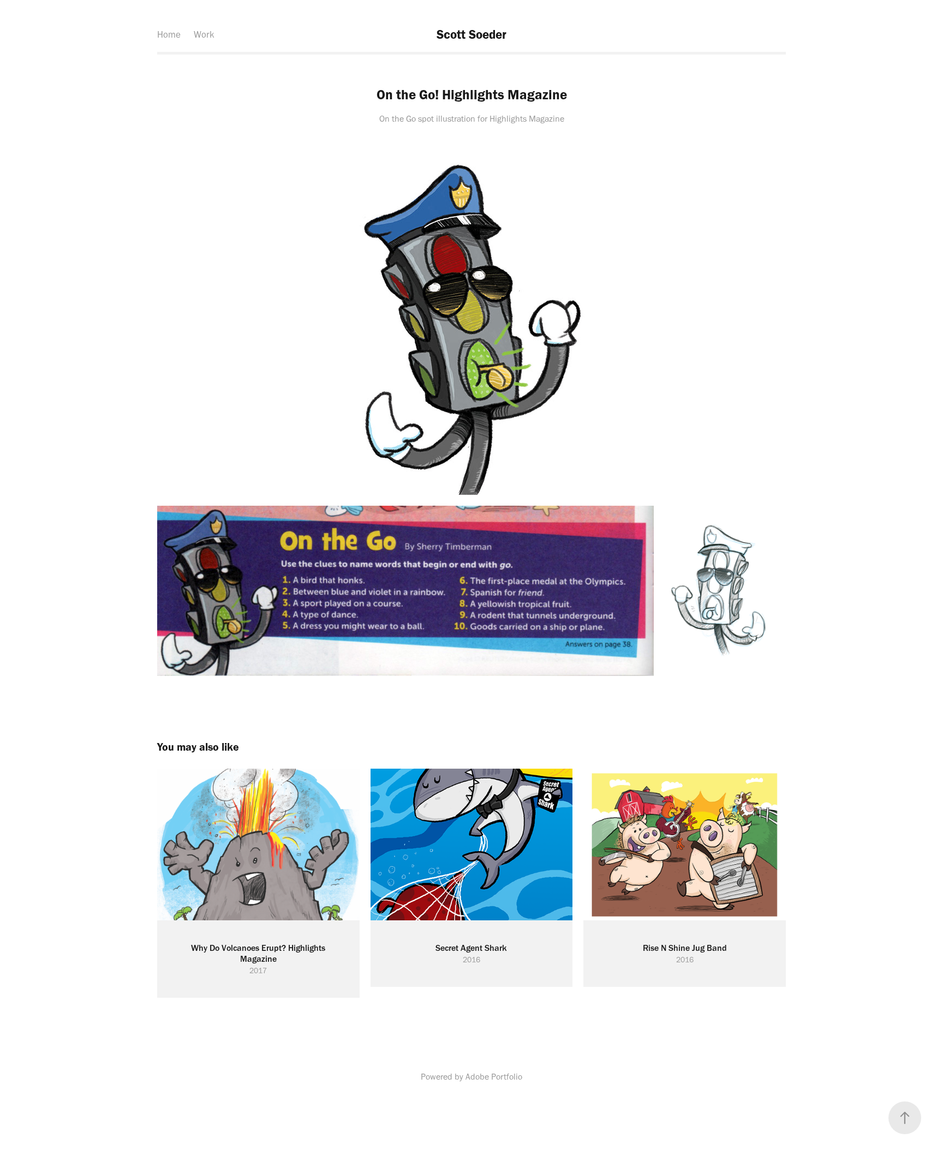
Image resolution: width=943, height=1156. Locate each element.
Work (204, 34)
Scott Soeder (471, 34)
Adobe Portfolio (493, 1076)
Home (169, 34)
